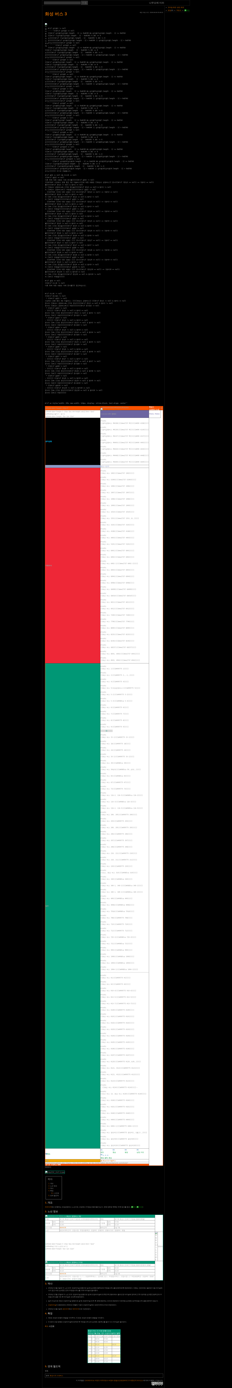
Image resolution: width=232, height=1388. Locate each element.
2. (46, 1211)
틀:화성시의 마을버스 (108, 1161)
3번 (134, 1207)
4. (46, 1313)
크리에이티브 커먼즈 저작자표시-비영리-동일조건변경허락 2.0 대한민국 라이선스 (114, 1380)
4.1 (52, 1193)
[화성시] (111, 409)
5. (46, 1366)
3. (46, 1283)
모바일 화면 (172, 7)
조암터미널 (52, 1305)
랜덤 (169, 10)
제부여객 (48, 1207)
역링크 (178, 10)
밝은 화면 (180, 7)
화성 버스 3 (56, 13)
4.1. (46, 1326)
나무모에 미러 (156, 3)
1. (46, 1202)
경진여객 (65, 1309)
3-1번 (140, 1207)
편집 (188, 10)
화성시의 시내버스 (56, 1376)
